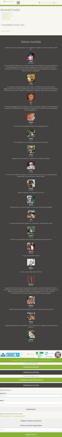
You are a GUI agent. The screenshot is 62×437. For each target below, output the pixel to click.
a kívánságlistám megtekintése (31, 380)
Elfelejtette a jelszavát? (13, 416)
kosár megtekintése (31, 367)
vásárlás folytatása (31, 372)
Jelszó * (2, 400)
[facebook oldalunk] (39, 3)
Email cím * (3, 393)
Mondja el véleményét (46, 2)
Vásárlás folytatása (5, 31)
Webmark (49, 360)
